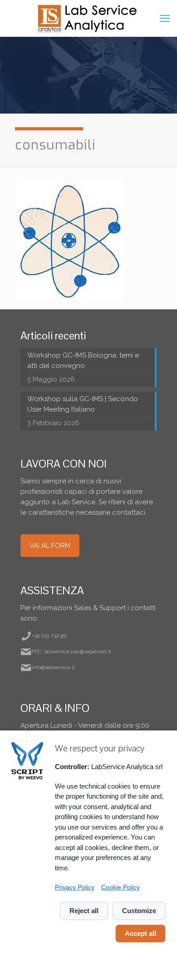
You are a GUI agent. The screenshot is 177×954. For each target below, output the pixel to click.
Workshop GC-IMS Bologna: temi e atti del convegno (83, 360)
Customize (139, 910)
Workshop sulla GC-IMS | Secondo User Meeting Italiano (82, 404)
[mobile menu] (164, 18)
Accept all (140, 933)
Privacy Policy (74, 887)
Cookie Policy (120, 887)
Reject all (83, 910)
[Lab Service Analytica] (88, 18)
